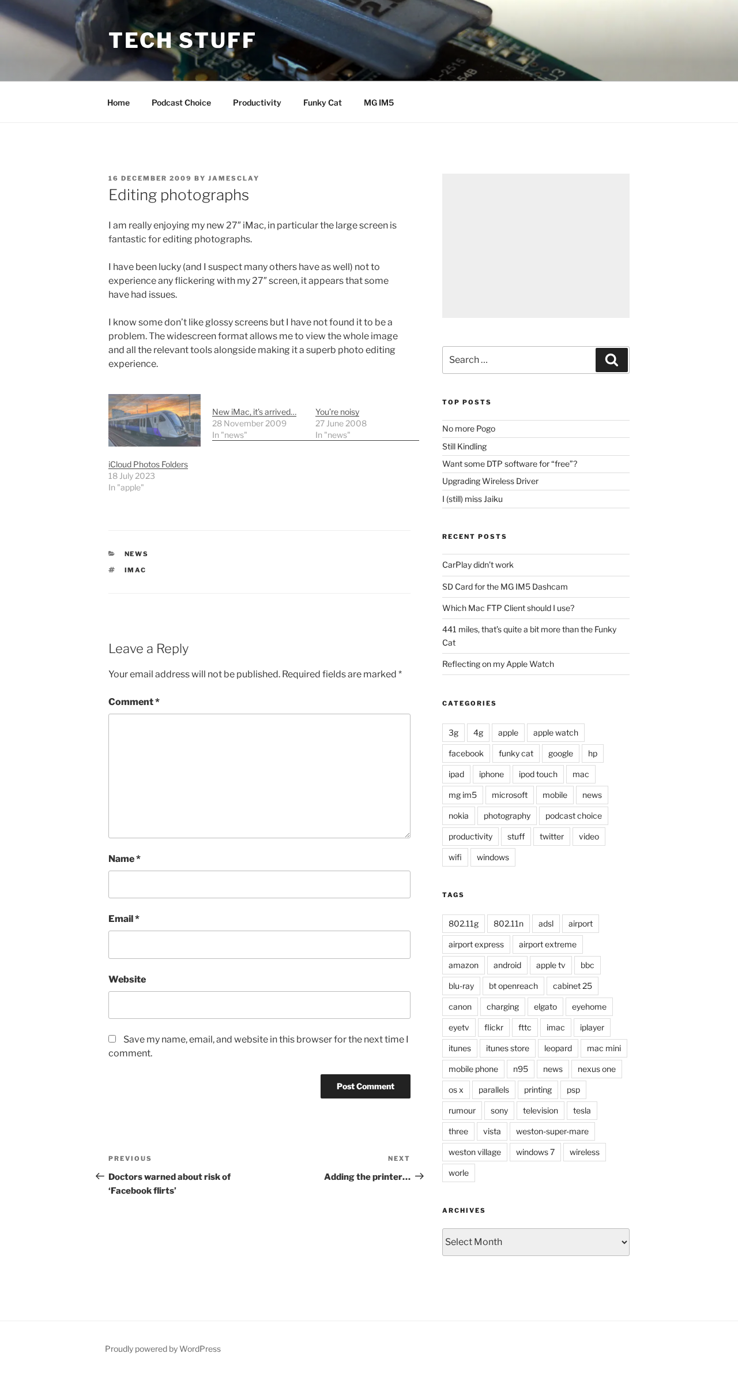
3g (453, 732)
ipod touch (538, 774)
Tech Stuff (182, 40)
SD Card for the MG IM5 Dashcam (505, 586)
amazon (464, 965)
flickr (493, 1027)
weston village (475, 1152)
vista (492, 1131)
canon (460, 1006)
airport (580, 923)
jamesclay (233, 178)
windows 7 (535, 1152)
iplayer (592, 1027)
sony (499, 1110)
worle (459, 1173)
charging (503, 1006)
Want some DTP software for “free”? (509, 463)
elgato (545, 1006)
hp (592, 753)
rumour (462, 1110)
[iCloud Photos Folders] (154, 420)
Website (127, 979)
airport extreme (548, 944)
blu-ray (461, 986)
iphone (491, 774)
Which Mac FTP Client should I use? (508, 608)
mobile (555, 795)
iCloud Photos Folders (148, 464)
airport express (476, 944)
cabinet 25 (572, 986)
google (560, 753)
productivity (470, 836)
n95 (520, 1069)
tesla (582, 1110)
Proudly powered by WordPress (163, 1348)
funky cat (516, 753)
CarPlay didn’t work (478, 564)
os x (456, 1089)
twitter (552, 836)
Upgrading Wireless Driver (490, 481)
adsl (546, 923)
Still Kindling (464, 446)
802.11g (464, 923)
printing (538, 1089)
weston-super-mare (552, 1131)
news (137, 554)
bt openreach (513, 986)
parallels (494, 1089)
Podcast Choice (181, 102)
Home (118, 102)
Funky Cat (322, 102)
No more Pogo (468, 428)
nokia (459, 815)
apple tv (551, 965)
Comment (134, 701)
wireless (585, 1152)
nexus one (597, 1069)
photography (507, 815)
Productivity (257, 102)
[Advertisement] (536, 246)
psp (573, 1089)
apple (508, 732)
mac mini (604, 1048)
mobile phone (473, 1069)
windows (493, 857)
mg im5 (463, 795)
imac (136, 570)
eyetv (459, 1027)
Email (124, 918)
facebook (466, 753)
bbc (587, 965)
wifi (455, 857)
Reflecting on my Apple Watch (498, 664)
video (589, 836)
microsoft (510, 795)
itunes (460, 1048)
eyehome (589, 1006)
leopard (558, 1048)
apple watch (555, 732)
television (540, 1110)
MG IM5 (379, 102)
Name (124, 858)
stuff (516, 836)
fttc (525, 1027)
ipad (456, 774)
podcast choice (573, 815)
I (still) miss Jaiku (472, 499)
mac (581, 774)
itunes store (507, 1048)
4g (478, 732)
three (458, 1131)
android (507, 965)
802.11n (509, 923)
